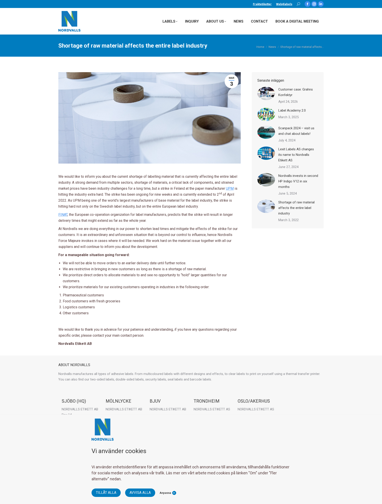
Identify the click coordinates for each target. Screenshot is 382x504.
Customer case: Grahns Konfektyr (295, 92)
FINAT (62, 214)
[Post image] (266, 93)
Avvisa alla (140, 492)
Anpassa (165, 492)
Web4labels (284, 4)
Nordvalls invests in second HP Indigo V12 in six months (298, 181)
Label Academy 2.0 (292, 110)
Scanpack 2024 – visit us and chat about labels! (296, 131)
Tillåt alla (106, 492)
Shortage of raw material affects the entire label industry (296, 207)
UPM (230, 188)
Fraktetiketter (262, 4)
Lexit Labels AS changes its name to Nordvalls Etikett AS (296, 154)
